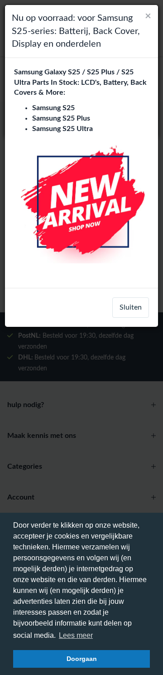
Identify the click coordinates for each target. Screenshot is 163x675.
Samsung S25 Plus (61, 118)
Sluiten (131, 307)
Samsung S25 (53, 108)
